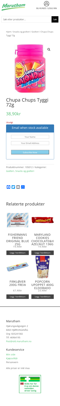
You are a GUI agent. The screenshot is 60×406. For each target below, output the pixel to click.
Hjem (8, 31)
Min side (10, 354)
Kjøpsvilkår (12, 358)
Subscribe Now (30, 152)
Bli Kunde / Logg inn (46, 8)
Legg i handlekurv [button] (17, 252)
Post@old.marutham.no (18, 341)
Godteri (35, 31)
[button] (49, 49)
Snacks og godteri (21, 31)
